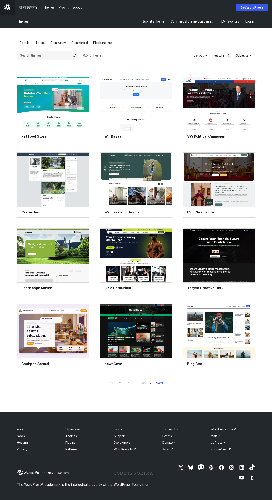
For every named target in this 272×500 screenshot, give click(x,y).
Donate (169, 442)
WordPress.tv (125, 449)
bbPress (218, 442)
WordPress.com (224, 429)
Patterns (71, 449)
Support (119, 436)
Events (167, 436)
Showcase (72, 429)
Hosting (22, 442)
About (21, 429)
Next (159, 383)
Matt (216, 436)
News (21, 436)
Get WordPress (252, 7)
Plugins (70, 442)
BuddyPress (221, 449)
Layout (199, 55)
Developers (122, 442)
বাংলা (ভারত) (64, 473)
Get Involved (171, 429)
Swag (168, 449)
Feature (221, 55)
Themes (22, 21)
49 (144, 383)
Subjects (242, 55)
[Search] (74, 55)
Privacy (22, 449)
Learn (118, 429)
